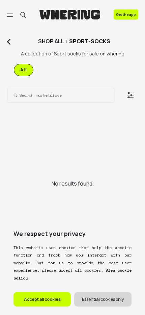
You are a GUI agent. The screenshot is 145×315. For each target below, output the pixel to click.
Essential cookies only (103, 299)
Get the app (126, 14)
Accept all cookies (42, 299)
